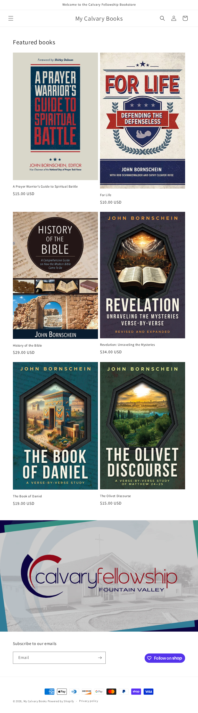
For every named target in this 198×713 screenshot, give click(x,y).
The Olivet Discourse (115, 496)
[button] (10, 18)
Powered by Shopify (61, 701)
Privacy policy (88, 701)
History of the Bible (27, 345)
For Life (105, 195)
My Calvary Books (35, 701)
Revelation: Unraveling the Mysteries (127, 345)
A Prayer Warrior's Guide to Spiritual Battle (45, 186)
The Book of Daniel (27, 496)
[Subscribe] (99, 658)
